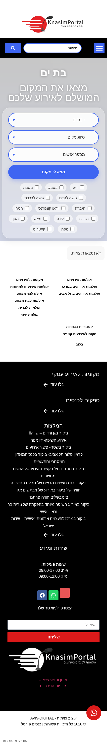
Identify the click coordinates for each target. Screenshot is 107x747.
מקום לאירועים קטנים (79, 334)
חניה (19, 208)
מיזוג (37, 219)
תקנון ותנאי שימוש (53, 680)
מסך (15, 219)
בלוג (79, 344)
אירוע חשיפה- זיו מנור (48, 440)
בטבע (52, 187)
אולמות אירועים (79, 280)
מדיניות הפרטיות (53, 686)
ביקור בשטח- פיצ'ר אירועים (48, 447)
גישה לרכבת (34, 198)
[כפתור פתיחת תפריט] (99, 48)
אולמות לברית (29, 308)
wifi (75, 187)
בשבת (28, 187)
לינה (60, 219)
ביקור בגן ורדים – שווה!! (48, 433)
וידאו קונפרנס (48, 208)
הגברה (80, 208)
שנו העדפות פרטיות (15, 741)
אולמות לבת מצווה (29, 301)
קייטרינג (39, 229)
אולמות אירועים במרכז (79, 286)
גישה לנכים (68, 198)
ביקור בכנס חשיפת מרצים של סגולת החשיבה (49, 483)
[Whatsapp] (53, 595)
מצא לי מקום (53, 172)
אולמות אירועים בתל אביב (79, 293)
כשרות (84, 219)
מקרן (64, 229)
